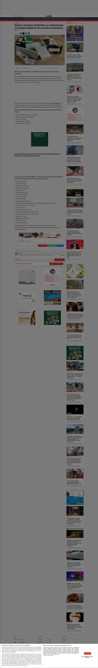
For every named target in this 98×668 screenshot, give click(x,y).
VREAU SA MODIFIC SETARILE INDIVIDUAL (87, 657)
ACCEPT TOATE (88, 653)
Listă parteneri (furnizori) (48, 655)
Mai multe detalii (12, 652)
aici (35, 660)
